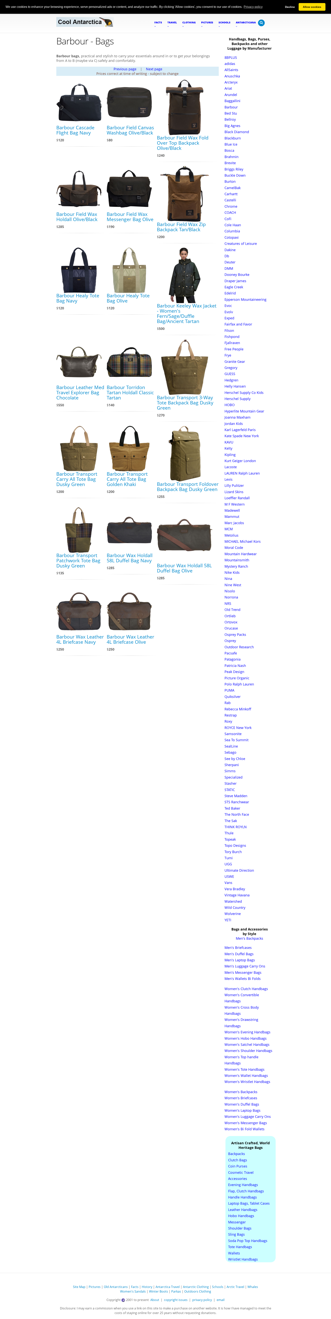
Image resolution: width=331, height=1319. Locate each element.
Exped (229, 318)
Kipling (230, 454)
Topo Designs (235, 845)
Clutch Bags (237, 1160)
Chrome (230, 206)
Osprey (230, 640)
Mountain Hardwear (240, 554)
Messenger (237, 1222)
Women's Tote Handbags (244, 1069)
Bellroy (230, 119)
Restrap (230, 715)
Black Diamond (236, 132)
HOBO (229, 405)
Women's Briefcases (240, 1098)
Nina (228, 578)
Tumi (228, 858)
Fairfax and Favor (238, 324)
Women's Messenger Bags (245, 1123)
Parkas (176, 1291)
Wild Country (234, 907)
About (154, 1300)
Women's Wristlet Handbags (247, 1081)
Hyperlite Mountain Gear (244, 411)
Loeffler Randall (237, 498)
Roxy (228, 721)
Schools (217, 1287)
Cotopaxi (231, 237)
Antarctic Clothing (196, 1287)
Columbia (232, 231)
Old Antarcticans (116, 1287)
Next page (154, 69)
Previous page (125, 69)
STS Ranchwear (236, 802)
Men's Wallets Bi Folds (242, 978)
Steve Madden (235, 796)
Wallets (234, 1253)
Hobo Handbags (241, 1215)
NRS (227, 603)
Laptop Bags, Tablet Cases (249, 1203)
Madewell (232, 510)
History (147, 1287)
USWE (229, 876)
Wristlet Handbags (243, 1259)
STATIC (229, 789)
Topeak (230, 839)
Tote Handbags (240, 1246)
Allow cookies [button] (312, 6)
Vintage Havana (237, 895)
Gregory (230, 367)
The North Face (236, 814)
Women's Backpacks (240, 1091)
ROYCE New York (238, 727)
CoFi (227, 218)
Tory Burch (233, 851)
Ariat (228, 88)
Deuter (229, 262)
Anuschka (232, 76)
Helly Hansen (235, 386)
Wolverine (232, 913)
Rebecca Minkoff (237, 709)
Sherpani (231, 764)
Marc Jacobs (234, 523)
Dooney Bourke (236, 274)
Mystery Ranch (236, 566)
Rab (227, 702)
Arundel (230, 94)
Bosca (229, 150)
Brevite (230, 163)
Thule (229, 833)
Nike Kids (232, 572)
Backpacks (236, 1153)
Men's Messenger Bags (242, 972)
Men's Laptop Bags (239, 960)
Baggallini (232, 100)
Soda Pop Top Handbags (247, 1240)
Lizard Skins (233, 491)
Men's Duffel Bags (239, 954)
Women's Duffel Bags (241, 1104)
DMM (228, 268)
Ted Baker (232, 808)
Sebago (230, 752)
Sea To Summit (236, 740)
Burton (230, 181)
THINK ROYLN (235, 827)
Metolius (231, 535)
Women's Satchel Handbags (247, 1044)
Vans (228, 882)
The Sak (230, 820)
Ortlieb (230, 616)
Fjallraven (232, 342)
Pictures (95, 1287)
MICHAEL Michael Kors (242, 541)
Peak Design (234, 671)
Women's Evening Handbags (247, 1032)
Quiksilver (232, 696)
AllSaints (231, 69)
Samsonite (233, 733)
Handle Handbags (242, 1197)
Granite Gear (234, 361)
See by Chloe (234, 758)
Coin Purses (237, 1166)
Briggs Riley (233, 169)
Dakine (230, 250)
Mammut (231, 516)
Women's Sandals (133, 1291)
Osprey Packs (235, 634)
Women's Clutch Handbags (246, 988)
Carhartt (231, 194)
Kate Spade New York (241, 436)
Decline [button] (290, 6)
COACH (230, 212)
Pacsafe (230, 653)
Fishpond (231, 336)
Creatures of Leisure (240, 243)
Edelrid (230, 293)
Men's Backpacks (249, 938)
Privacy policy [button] (253, 6)
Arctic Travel (235, 1287)
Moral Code (233, 547)
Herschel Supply (237, 398)
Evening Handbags (243, 1184)
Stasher (230, 783)
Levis (228, 479)
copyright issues (176, 1300)
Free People (233, 349)
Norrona (231, 597)
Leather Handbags (242, 1209)
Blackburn (232, 138)
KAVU (228, 442)
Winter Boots (158, 1291)
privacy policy (202, 1300)
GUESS (229, 373)
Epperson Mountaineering (245, 299)
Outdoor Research (239, 647)
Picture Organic (236, 678)
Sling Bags (236, 1234)
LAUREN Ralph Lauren (242, 473)
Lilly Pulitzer (234, 485)
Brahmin (231, 156)
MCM (228, 529)
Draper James (235, 281)
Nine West (232, 585)
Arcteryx (231, 82)
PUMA (229, 690)
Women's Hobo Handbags (245, 1038)
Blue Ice (230, 144)
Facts (134, 1287)
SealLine (231, 746)
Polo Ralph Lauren (239, 684)
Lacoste (230, 467)
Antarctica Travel (168, 1287)
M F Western (234, 504)
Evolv (228, 312)
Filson (229, 330)
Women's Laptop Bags (242, 1110)
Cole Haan (232, 225)
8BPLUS (230, 57)
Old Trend (232, 609)
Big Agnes (232, 125)
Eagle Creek (233, 287)
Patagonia (232, 659)
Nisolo (229, 591)
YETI (227, 920)
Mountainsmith (236, 560)
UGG (228, 864)
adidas (229, 63)
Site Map (79, 1287)
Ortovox (230, 622)
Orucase (231, 628)
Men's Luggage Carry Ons (244, 966)
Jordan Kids (233, 423)
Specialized (233, 777)
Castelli (230, 200)
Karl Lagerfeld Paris (240, 429)
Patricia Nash (235, 665)
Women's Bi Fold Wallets (244, 1129)
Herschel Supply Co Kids (244, 392)
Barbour (231, 107)
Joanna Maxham (237, 417)
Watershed (233, 901)
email (220, 1300)
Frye (227, 355)
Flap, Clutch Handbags (246, 1191)
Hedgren (231, 380)
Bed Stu (230, 113)
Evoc (228, 305)
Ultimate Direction (239, 870)
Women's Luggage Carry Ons (247, 1116)
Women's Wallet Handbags (246, 1075)
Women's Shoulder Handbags (248, 1050)
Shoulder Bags (240, 1228)
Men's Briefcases (238, 947)
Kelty (228, 448)
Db (226, 256)
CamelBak (232, 187)
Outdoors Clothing (197, 1291)
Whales (252, 1287)
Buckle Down (235, 175)
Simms (230, 771)
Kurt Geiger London (240, 460)
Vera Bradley (234, 889)
